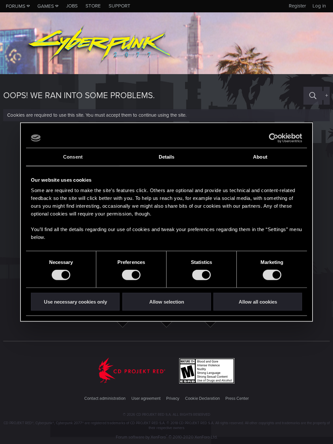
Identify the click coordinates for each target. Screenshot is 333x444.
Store (93, 6)
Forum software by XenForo (167, 437)
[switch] (131, 275)
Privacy (172, 398)
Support (119, 6)
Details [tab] (167, 157)
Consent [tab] (73, 157)
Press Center (237, 398)
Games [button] (45, 6)
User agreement (146, 398)
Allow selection (166, 301)
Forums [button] (15, 6)
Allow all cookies (258, 301)
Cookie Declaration (202, 398)
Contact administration (105, 398)
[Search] (312, 96)
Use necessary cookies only (75, 301)
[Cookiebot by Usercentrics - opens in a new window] (273, 138)
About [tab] (260, 157)
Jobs (72, 6)
